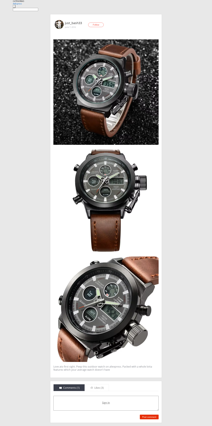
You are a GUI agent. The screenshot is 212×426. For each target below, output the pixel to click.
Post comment (149, 417)
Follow (96, 24)
